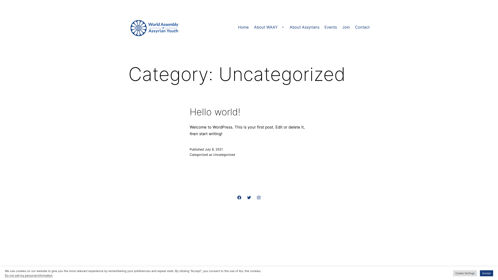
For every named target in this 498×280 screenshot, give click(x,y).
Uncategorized (224, 155)
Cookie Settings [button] (465, 273)
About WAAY (266, 27)
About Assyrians (304, 27)
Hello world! (215, 112)
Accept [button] (486, 273)
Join (346, 27)
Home (243, 27)
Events (330, 27)
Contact (362, 27)
